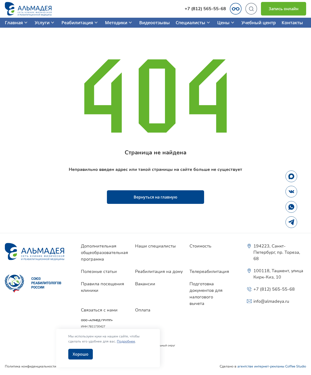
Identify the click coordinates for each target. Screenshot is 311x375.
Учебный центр (259, 22)
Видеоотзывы (154, 22)
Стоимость (200, 246)
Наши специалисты (155, 246)
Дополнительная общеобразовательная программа (104, 252)
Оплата (142, 310)
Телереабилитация (209, 271)
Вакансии (145, 284)
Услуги (42, 22)
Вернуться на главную (155, 197)
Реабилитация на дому (159, 271)
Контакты (292, 22)
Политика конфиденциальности (30, 366)
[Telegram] (291, 222)
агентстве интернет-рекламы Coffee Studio (271, 366)
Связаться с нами (99, 310)
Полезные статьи (99, 271)
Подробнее (126, 341)
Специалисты (190, 22)
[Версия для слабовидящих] (236, 9)
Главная (14, 22)
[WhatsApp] (291, 207)
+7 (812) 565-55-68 (205, 9)
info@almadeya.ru (271, 301)
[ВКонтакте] (291, 191)
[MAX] (291, 176)
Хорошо (80, 354)
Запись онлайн (283, 8)
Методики (116, 22)
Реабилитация (77, 22)
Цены (223, 22)
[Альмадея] (38, 251)
